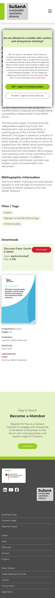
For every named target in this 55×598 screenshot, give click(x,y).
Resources (6, 547)
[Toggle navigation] (49, 11)
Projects (5, 559)
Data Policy (41, 78)
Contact (5, 580)
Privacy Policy (8, 586)
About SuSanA (8, 568)
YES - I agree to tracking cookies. (27, 87)
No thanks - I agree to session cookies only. (27, 96)
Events (5, 535)
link (27, 75)
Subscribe (27, 446)
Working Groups (9, 514)
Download (41, 249)
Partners (5, 553)
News (4, 541)
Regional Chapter (9, 526)
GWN (4, 357)
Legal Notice (7, 592)
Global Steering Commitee (14, 574)
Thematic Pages (9, 520)
